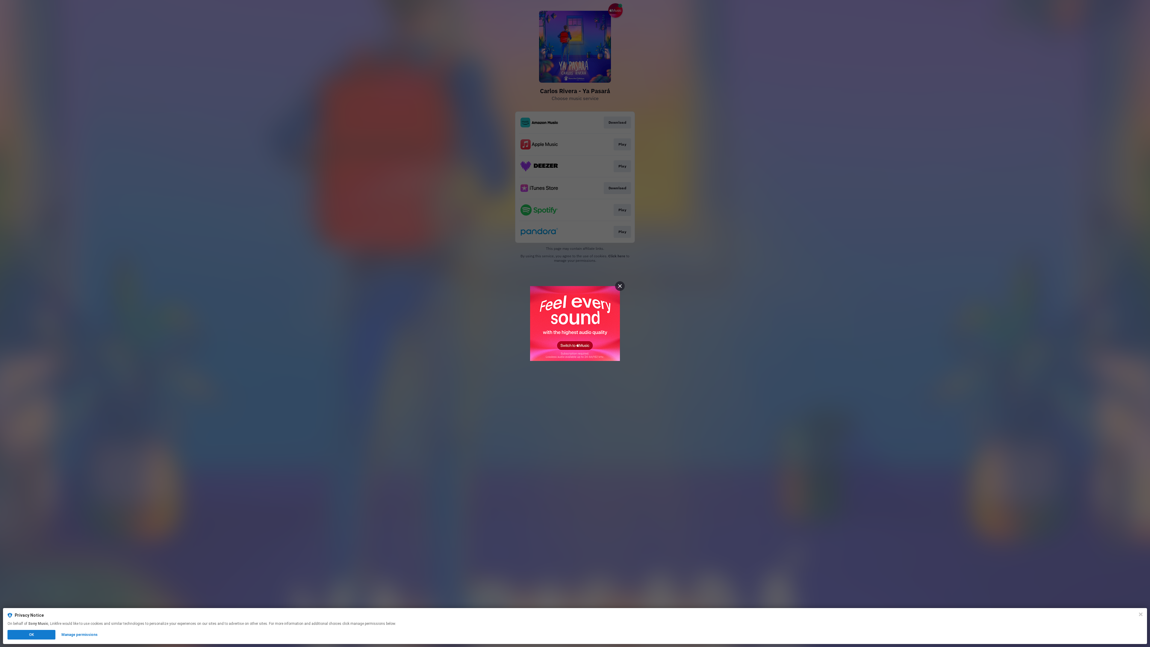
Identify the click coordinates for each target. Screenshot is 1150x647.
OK (31, 635)
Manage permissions (79, 635)
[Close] (1141, 614)
